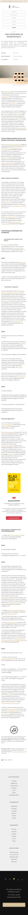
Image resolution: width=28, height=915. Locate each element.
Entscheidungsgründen (7, 658)
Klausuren (14, 813)
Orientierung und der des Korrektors (10, 703)
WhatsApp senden (14, 857)
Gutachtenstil (13, 103)
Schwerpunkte (5, 426)
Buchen (14, 27)
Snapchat (14, 836)
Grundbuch (23, 343)
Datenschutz (14, 859)
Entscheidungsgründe (6, 424)
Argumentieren (7, 202)
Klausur (6, 114)
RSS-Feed (14, 829)
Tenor (20, 555)
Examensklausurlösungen (12, 710)
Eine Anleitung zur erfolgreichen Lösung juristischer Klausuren (14, 504)
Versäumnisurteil (11, 613)
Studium (14, 31)
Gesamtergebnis (22, 128)
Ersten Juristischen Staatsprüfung (13, 144)
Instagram (14, 834)
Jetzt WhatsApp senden (18, 1)
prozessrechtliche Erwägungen (17, 610)
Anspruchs (11, 454)
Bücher (14, 24)
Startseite (14, 11)
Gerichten (10, 694)
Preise (14, 790)
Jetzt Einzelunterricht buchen (14, 904)
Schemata (14, 811)
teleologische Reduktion (14, 602)
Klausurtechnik (14, 501)
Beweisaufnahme (5, 597)
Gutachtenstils (5, 714)
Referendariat (7, 91)
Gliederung (16, 114)
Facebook (14, 831)
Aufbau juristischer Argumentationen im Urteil (13, 291)
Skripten (14, 21)
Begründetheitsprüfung (10, 622)
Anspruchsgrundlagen (7, 446)
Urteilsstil (19, 119)
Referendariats (11, 709)
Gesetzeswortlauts (16, 321)
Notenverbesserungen (10, 217)
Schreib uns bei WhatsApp (19, 751)
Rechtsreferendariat (18, 56)
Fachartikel (14, 808)
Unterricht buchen (14, 852)
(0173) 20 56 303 (14, 854)
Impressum (14, 861)
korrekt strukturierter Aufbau (18, 206)
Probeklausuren (5, 96)
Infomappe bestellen (14, 795)
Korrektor (20, 367)
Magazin (14, 18)
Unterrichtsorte (14, 785)
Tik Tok (14, 838)
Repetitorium (14, 15)
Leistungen (14, 788)
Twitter (14, 841)
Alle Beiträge (14, 806)
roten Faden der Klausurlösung (13, 162)
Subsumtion (6, 301)
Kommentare (4, 158)
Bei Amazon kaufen (14, 518)
